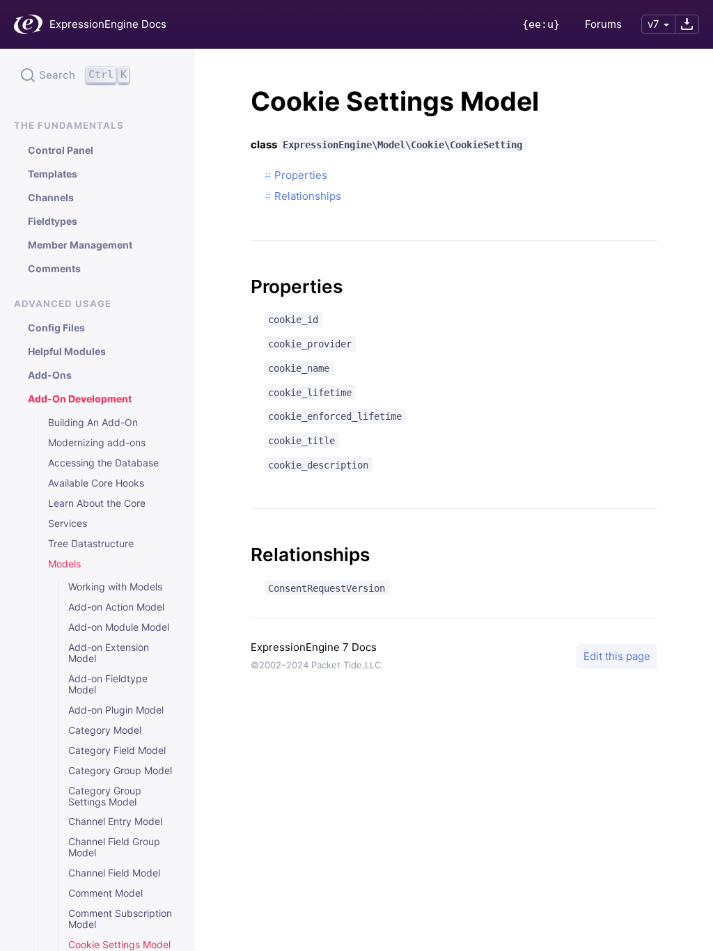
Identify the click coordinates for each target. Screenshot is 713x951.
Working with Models (115, 586)
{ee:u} (541, 24)
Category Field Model (117, 750)
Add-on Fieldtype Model (108, 684)
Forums (603, 24)
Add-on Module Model (118, 627)
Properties (300, 175)
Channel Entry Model (115, 821)
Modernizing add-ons (97, 442)
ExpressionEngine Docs (107, 24)
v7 (653, 24)
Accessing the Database (103, 463)
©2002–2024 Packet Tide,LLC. (317, 664)
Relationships (307, 196)
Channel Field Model (114, 873)
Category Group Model (120, 770)
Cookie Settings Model (119, 944)
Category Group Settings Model (104, 796)
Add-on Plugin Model (116, 710)
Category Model (104, 730)
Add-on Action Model (116, 607)
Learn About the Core (97, 503)
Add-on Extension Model (108, 653)
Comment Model (105, 893)
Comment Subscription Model (120, 919)
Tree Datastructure (91, 543)
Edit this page (616, 656)
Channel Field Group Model (114, 847)
